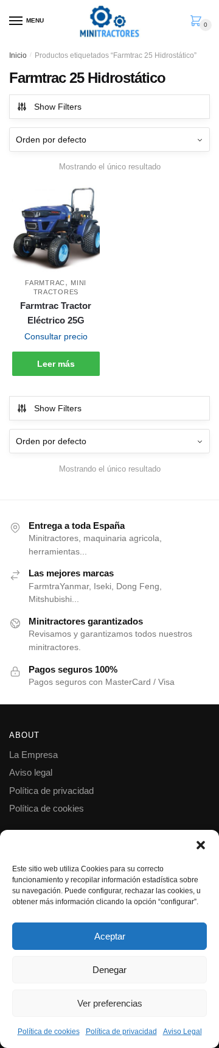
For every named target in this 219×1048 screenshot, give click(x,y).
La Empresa (33, 754)
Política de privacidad (121, 1031)
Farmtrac (45, 282)
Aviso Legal (182, 1031)
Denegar (109, 970)
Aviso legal (30, 772)
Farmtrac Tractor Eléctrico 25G (55, 312)
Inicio (18, 55)
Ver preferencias (109, 1003)
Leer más (56, 364)
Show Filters (58, 107)
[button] (201, 845)
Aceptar (109, 936)
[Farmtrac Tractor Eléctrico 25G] (56, 229)
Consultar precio (56, 336)
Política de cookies (49, 1031)
